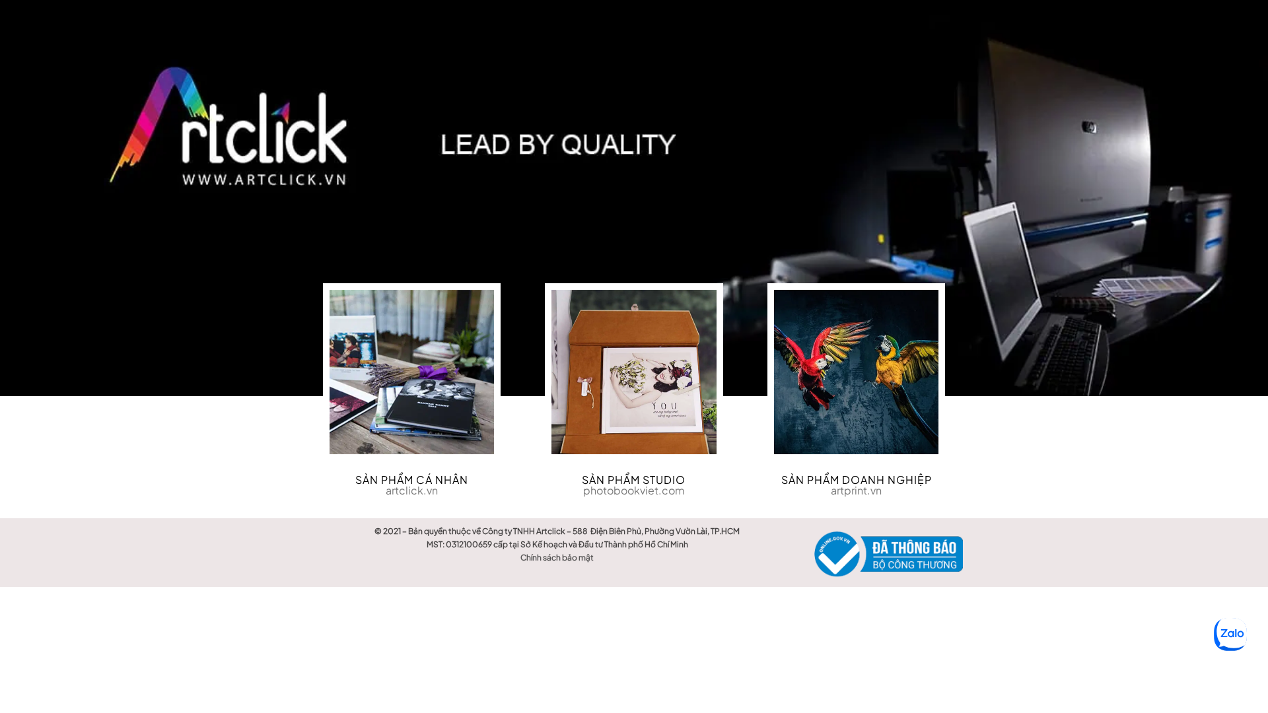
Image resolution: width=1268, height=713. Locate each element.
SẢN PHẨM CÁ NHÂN (411, 480)
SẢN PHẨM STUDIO (634, 480)
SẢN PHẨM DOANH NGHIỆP (856, 480)
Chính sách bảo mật (557, 557)
